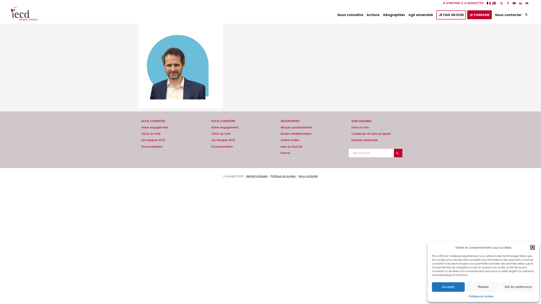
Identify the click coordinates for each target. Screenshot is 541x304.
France (285, 153)
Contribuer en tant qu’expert (371, 134)
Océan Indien (290, 140)
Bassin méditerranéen (296, 134)
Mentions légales (257, 176)
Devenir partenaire (364, 140)
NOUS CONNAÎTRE (153, 121)
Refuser (483, 287)
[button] (532, 247)
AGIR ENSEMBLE (361, 121)
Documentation (152, 147)
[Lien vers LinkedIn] (521, 3)
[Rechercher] (526, 15)
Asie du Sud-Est (291, 147)
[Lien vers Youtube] (514, 3)
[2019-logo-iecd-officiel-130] (24, 15)
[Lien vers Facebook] (508, 3)
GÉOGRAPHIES (290, 121)
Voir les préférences (518, 287)
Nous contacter (308, 176)
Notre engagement (154, 127)
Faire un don (360, 127)
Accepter (448, 287)
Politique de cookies (481, 296)
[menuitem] (462, 3)
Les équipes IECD (153, 140)
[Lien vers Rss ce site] (502, 3)
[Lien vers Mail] (527, 3)
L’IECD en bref (150, 134)
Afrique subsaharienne (296, 127)
